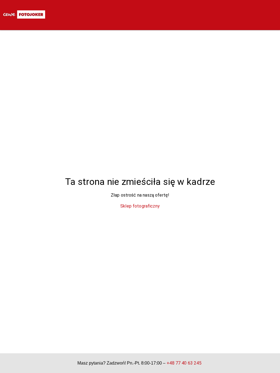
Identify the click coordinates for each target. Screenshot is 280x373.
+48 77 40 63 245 (184, 363)
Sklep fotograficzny (140, 206)
